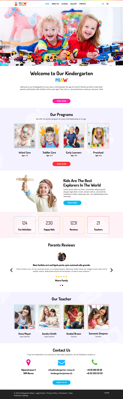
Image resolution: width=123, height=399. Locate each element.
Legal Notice (40, 393)
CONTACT (82, 4)
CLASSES (64, 4)
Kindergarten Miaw (27, 393)
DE (107, 4)
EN (103, 4)
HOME (47, 4)
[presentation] (2, 36)
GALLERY (73, 4)
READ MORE (61, 101)
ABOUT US (55, 4)
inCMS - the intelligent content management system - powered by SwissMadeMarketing (107, 393)
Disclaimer (63, 393)
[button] (61, 63)
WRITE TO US (61, 382)
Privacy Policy (52, 393)
